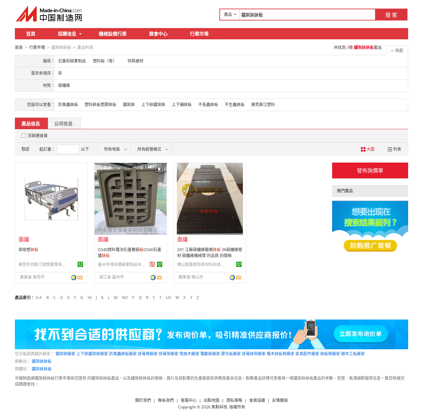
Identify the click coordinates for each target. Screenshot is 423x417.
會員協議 (257, 400)
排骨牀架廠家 (254, 354)
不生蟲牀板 (235, 104)
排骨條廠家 (148, 354)
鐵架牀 (129, 104)
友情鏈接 (280, 400)
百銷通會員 (38, 135)
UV (168, 297)
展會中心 (158, 33)
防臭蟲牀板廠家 (123, 354)
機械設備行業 (113, 33)
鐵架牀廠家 (65, 354)
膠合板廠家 (231, 354)
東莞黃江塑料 (263, 104)
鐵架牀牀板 (42, 361)
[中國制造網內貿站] (49, 13)
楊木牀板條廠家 (280, 354)
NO (125, 297)
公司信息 (63, 123)
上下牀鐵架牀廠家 (92, 354)
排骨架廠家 (168, 354)
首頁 (30, 33)
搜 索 (391, 15)
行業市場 (199, 33)
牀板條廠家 (330, 354)
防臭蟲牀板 (68, 104)
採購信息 (67, 33)
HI (90, 297)
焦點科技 (219, 407)
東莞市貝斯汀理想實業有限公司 (43, 264)
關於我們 (143, 400)
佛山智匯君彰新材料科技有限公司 (202, 264)
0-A (39, 297)
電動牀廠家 (210, 354)
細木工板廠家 (353, 354)
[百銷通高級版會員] (152, 264)
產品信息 (30, 123)
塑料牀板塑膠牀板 (100, 104)
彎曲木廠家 (189, 354)
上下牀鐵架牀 (153, 104)
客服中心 (189, 400)
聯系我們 (166, 400)
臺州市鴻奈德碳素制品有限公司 (122, 264)
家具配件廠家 (307, 354)
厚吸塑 (28, 249)
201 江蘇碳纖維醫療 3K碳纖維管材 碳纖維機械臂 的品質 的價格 (209, 252)
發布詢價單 (370, 170)
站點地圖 (211, 400)
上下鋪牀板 (182, 104)
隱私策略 (234, 400)
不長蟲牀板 (208, 104)
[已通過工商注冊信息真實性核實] (80, 264)
